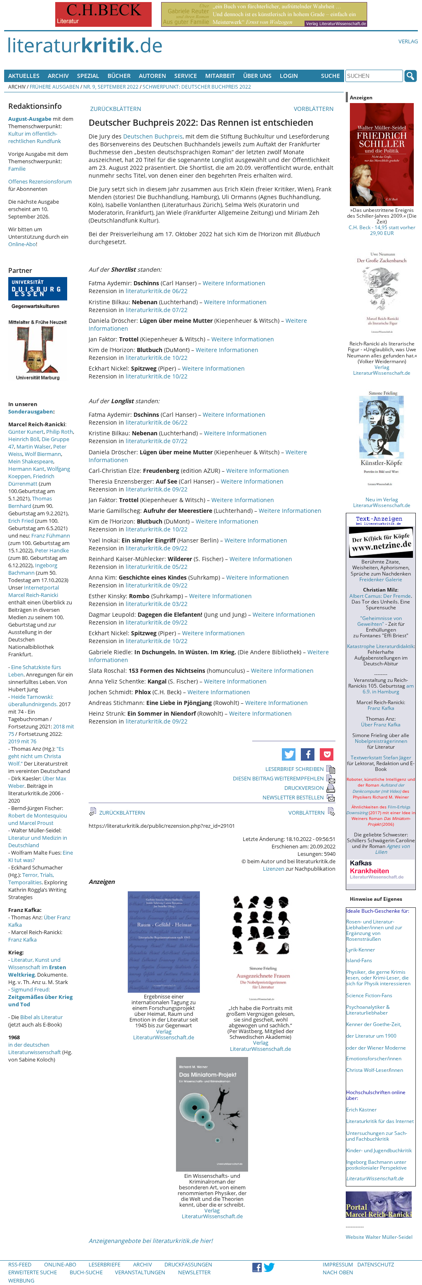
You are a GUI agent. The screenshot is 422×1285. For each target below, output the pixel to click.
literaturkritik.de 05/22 (157, 567)
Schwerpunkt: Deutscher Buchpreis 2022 (197, 86)
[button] (288, 754)
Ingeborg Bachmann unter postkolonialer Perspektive (376, 1164)
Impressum (338, 1264)
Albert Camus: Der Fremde (380, 595)
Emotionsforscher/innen (373, 1058)
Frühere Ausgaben (54, 86)
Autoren (152, 76)
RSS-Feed (19, 1264)
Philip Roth (59, 431)
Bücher (119, 76)
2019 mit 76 (22, 741)
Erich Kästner (361, 1109)
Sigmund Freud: (40, 997)
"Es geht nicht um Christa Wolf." (36, 756)
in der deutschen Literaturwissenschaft (34, 1048)
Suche (330, 76)
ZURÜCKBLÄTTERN (115, 109)
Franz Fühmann (50, 535)
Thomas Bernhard (30, 502)
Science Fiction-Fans (369, 995)
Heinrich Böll (23, 439)
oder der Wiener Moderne (376, 1047)
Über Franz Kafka (381, 724)
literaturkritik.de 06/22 (157, 291)
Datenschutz (375, 1264)
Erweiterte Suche (32, 1272)
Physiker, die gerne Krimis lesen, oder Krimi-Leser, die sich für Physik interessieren (378, 977)
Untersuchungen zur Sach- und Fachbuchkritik (376, 1136)
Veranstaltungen (140, 1272)
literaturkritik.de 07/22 (157, 310)
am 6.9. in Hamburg (388, 688)
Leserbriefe (104, 1264)
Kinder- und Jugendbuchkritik (379, 1150)
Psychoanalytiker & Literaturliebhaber (368, 1009)
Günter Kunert (26, 431)
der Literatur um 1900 (371, 1035)
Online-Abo (22, 244)
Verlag (408, 41)
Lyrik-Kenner (360, 949)
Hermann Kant (26, 468)
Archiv (58, 76)
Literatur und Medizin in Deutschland (37, 841)
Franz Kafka (22, 939)
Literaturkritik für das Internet (380, 1121)
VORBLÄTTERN (314, 109)
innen (396, 1070)
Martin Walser (33, 446)
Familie (17, 168)
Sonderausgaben (30, 411)
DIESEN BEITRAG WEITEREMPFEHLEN (278, 778)
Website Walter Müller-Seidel (379, 1236)
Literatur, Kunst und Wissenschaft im (37, 967)
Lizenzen (273, 868)
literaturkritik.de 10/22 (157, 358)
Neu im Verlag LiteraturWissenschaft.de (381, 502)
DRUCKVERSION (304, 788)
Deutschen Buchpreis (153, 136)
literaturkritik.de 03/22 (157, 604)
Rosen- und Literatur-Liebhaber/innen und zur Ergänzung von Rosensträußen (374, 930)
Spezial (88, 76)
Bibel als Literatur (41, 1017)
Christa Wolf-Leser (367, 1070)
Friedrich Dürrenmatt (31, 479)
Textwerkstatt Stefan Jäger (381, 757)
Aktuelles (24, 76)
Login (289, 76)
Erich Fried (21, 520)
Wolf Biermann (43, 454)
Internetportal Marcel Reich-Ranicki (33, 591)
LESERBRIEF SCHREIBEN (294, 769)
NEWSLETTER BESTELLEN (293, 797)
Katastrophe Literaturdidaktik (380, 646)
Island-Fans (359, 960)
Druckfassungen (188, 1264)
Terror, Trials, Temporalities (31, 878)
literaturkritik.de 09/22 (157, 489)
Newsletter (194, 1272)
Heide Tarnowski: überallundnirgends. (33, 700)
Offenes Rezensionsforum (40, 181)
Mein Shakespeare (30, 461)
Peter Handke (52, 550)
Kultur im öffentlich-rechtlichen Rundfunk (34, 137)
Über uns (257, 76)
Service (185, 76)
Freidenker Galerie (380, 579)
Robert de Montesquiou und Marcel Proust (37, 819)
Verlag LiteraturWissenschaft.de (163, 1034)
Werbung (21, 1280)
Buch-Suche (86, 1272)
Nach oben (338, 1272)
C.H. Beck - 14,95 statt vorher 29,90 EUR (382, 230)
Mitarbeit (220, 76)
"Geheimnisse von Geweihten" (379, 621)
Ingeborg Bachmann (32, 568)
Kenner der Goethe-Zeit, (373, 1024)
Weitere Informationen (234, 283)
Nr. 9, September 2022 (110, 86)
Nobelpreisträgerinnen (381, 741)
